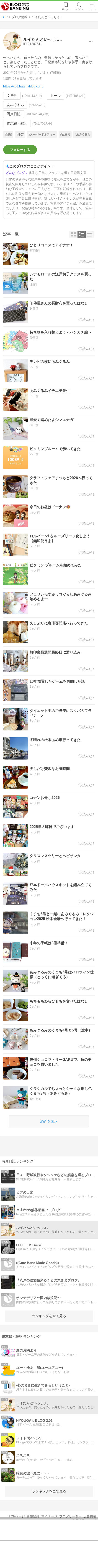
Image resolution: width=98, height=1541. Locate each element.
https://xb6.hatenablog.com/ (23, 86)
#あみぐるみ (82, 134)
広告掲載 (89, 1516)
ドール (55, 96)
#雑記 (8, 134)
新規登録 (33, 1516)
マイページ (49, 1516)
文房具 (12, 96)
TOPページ (17, 1516)
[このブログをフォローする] (20, 149)
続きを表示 (48, 1121)
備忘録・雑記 (17, 123)
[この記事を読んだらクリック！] (87, 262)
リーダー (66, 9)
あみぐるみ (15, 105)
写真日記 (14, 114)
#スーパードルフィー (41, 134)
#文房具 (65, 134)
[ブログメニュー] (91, 41)
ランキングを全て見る (49, 1316)
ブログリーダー (70, 1516)
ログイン (79, 9)
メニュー (92, 9)
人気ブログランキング (15, 6)
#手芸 (20, 134)
